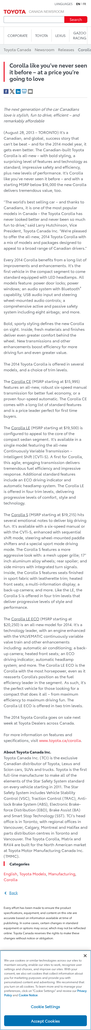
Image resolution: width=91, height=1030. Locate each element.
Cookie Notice (28, 995)
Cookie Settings (45, 1006)
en (78, 4)
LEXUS (60, 35)
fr (84, 4)
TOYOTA (41, 35)
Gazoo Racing (79, 35)
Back (13, 892)
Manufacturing (61, 873)
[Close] (85, 955)
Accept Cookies (45, 1020)
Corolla (10, 879)
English (10, 873)
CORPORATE (18, 35)
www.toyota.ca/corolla (60, 740)
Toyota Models (32, 873)
